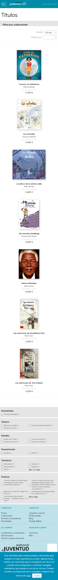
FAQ (31, 535)
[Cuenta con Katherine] (29, 64)
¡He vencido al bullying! (29, 233)
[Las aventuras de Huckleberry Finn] (29, 313)
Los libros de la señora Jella (29, 184)
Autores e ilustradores (11, 518)
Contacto (33, 533)
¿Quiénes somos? (37, 513)
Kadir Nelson (29, 286)
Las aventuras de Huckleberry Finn (29, 333)
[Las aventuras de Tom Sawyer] (29, 363)
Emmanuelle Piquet (29, 236)
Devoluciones (7, 535)
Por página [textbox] (50, 32)
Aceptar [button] (37, 575)
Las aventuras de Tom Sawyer (29, 383)
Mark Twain (29, 336)
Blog (31, 518)
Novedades (6, 521)
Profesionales (35, 516)
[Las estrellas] (29, 114)
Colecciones (6, 516)
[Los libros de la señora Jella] (29, 164)
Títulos (4, 513)
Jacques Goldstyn (29, 137)
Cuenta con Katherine (29, 84)
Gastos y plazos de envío (12, 538)
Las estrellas (29, 134)
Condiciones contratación (13, 533)
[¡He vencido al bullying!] (29, 214)
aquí (28, 575)
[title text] (17, 3)
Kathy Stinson (29, 186)
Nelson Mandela (29, 283)
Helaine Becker (29, 87)
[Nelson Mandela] (29, 264)
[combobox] (50, 32)
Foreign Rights (35, 521)
